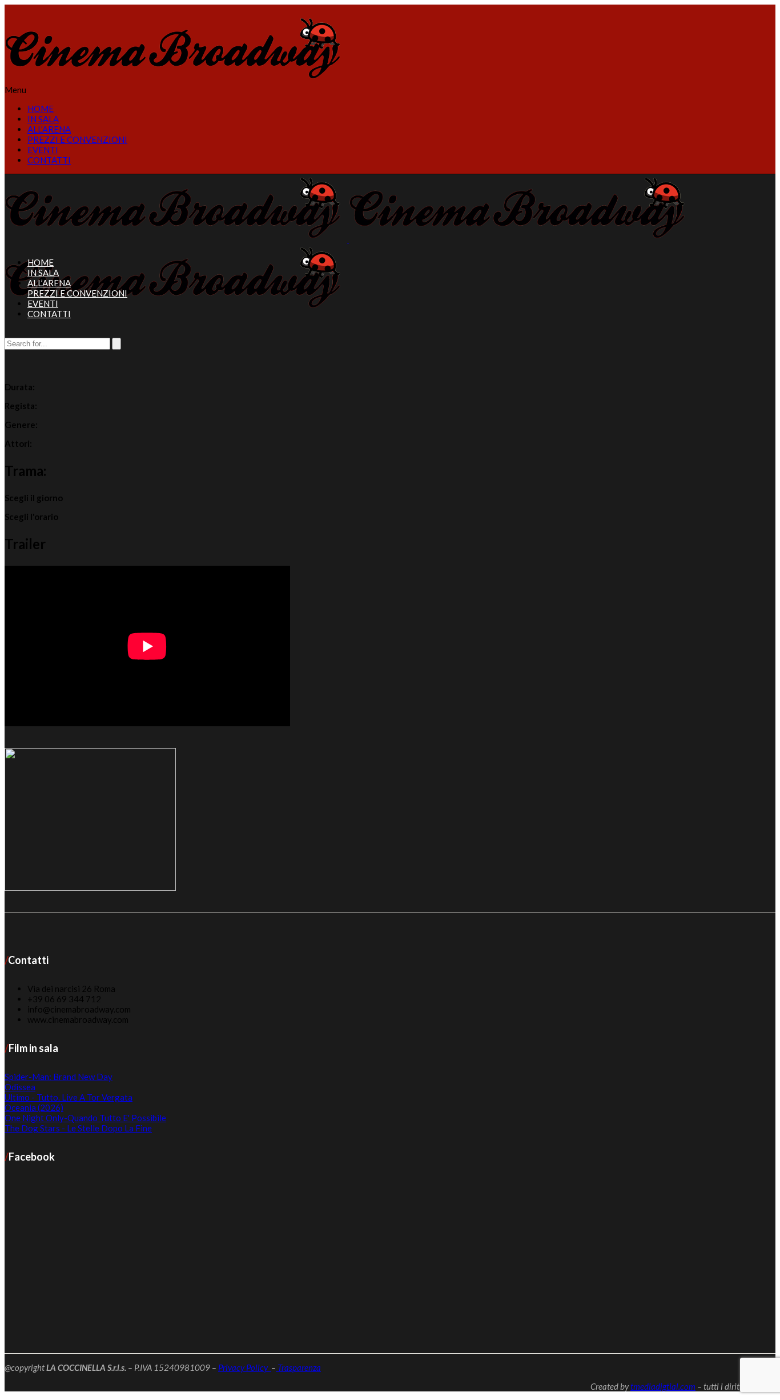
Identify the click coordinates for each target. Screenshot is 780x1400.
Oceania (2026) (34, 1107)
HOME (40, 108)
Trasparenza (298, 1367)
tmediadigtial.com (662, 1386)
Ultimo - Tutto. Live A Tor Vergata (68, 1097)
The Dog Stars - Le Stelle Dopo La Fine (78, 1128)
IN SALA (43, 119)
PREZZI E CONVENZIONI (77, 139)
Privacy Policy (244, 1367)
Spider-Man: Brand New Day (58, 1076)
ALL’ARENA (49, 129)
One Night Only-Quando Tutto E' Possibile (85, 1118)
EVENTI (42, 150)
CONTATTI (49, 160)
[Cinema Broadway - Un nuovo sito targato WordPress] (176, 79)
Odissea (20, 1087)
